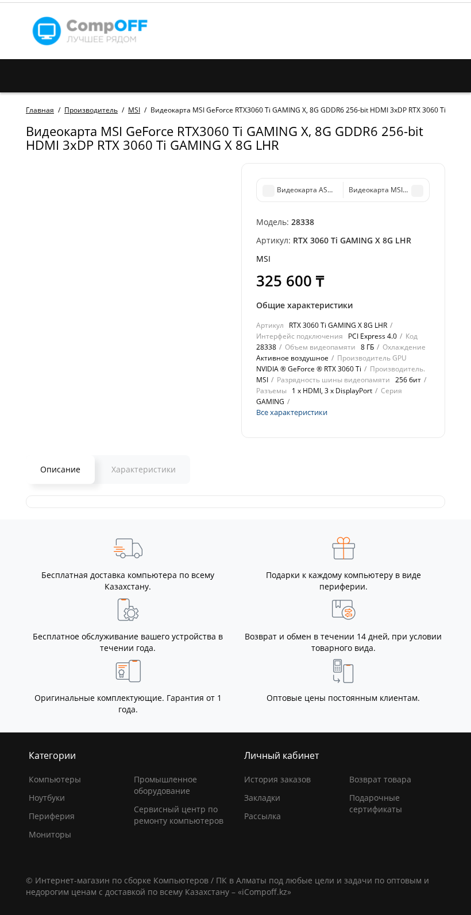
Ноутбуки (47, 797)
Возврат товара (380, 779)
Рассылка (262, 816)
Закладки (262, 797)
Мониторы (50, 834)
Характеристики (143, 469)
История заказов (277, 779)
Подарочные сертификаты (375, 803)
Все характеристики (291, 412)
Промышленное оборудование (165, 785)
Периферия (52, 816)
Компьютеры (55, 779)
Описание (60, 469)
